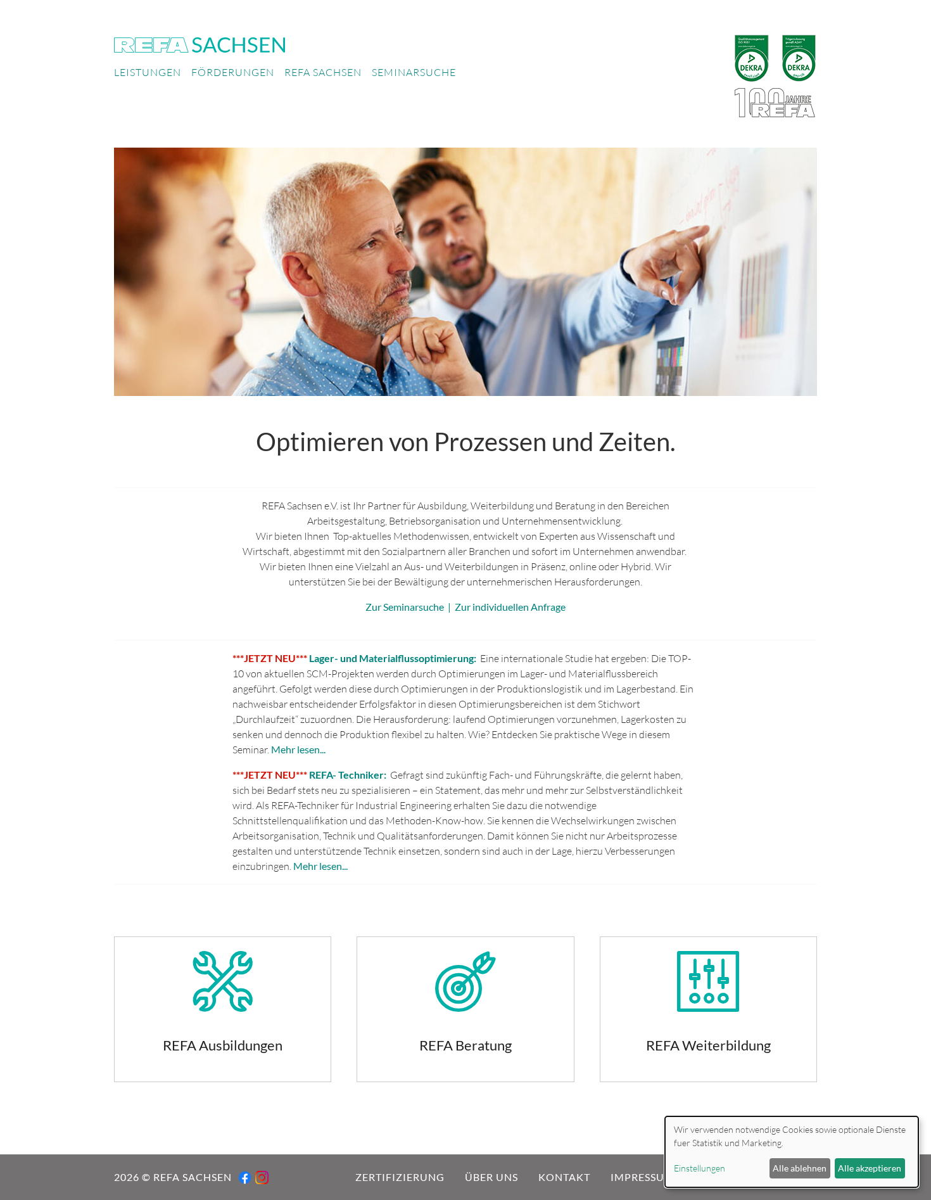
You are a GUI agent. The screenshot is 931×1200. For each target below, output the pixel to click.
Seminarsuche (414, 72)
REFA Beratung (465, 1009)
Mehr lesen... (298, 749)
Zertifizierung (400, 1177)
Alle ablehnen (799, 1168)
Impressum (642, 1177)
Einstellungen (699, 1168)
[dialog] (791, 1151)
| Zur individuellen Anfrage (505, 607)
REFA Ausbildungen (223, 1009)
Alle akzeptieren (869, 1168)
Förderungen (232, 72)
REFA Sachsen (323, 72)
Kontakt (564, 1177)
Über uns (491, 1177)
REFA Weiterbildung (708, 1009)
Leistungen (147, 72)
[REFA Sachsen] (199, 43)
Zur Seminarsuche (404, 607)
